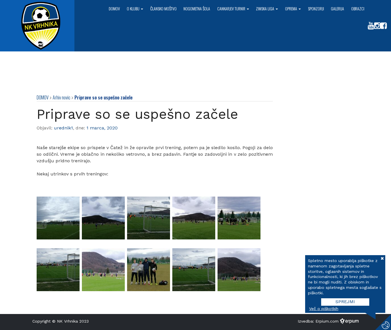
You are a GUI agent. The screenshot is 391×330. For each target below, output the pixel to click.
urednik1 (63, 128)
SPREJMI (345, 301)
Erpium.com (327, 321)
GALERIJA (337, 8)
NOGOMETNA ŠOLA (196, 8)
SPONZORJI (316, 8)
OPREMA (291, 8)
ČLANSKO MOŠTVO (163, 8)
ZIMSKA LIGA (265, 8)
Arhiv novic (61, 97)
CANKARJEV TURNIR (231, 8)
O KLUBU (133, 8)
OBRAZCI (357, 8)
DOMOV (114, 8)
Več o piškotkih (323, 308)
